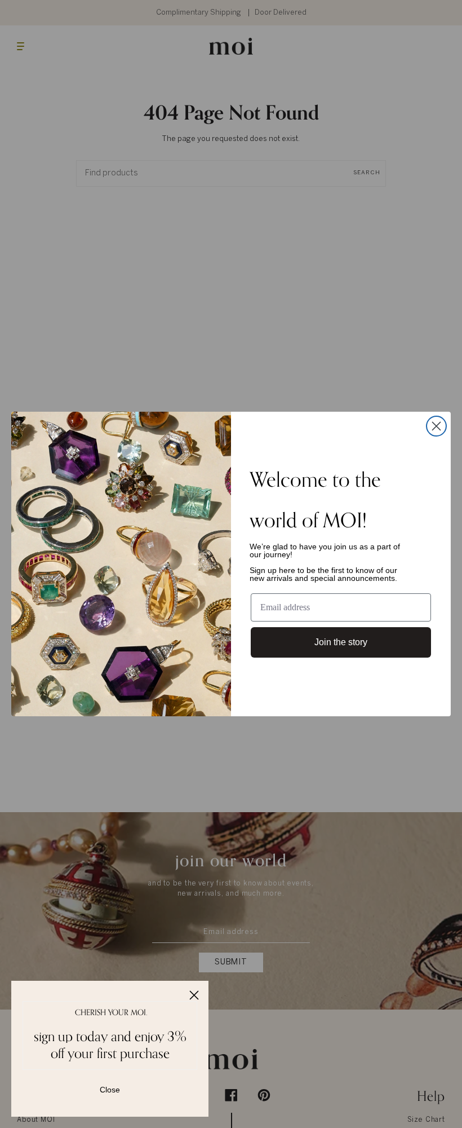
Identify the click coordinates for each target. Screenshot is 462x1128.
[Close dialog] (436, 426)
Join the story (340, 642)
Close (110, 1089)
